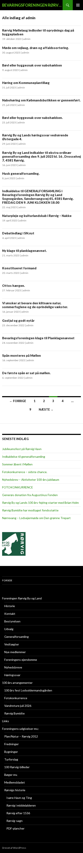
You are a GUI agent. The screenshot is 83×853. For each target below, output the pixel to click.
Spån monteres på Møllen (21, 355)
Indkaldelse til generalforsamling (23, 456)
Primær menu (78, 5)
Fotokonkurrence (15, 698)
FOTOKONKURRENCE (17, 487)
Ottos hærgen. (13, 285)
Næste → (46, 409)
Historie (9, 606)
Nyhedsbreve (13, 667)
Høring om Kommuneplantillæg (26, 83)
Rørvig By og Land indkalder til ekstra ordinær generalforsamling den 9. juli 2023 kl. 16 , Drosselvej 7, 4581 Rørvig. (41, 156)
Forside (7, 580)
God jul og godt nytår (18, 320)
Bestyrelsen (12, 621)
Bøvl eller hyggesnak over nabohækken (32, 65)
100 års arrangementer (17, 682)
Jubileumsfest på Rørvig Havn (22, 449)
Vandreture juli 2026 (17, 705)
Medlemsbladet (14, 782)
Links (5, 721)
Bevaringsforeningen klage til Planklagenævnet (38, 338)
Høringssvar (12, 675)
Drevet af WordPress (14, 847)
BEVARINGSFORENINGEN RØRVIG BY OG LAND (32, 5)
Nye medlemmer (15, 652)
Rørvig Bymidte (14, 713)
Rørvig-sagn (14, 821)
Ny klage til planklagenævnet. (24, 251)
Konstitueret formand (19, 268)
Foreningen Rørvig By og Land (22, 598)
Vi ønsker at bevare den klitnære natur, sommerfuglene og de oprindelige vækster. (35, 305)
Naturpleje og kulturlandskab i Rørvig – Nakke (37, 216)
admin (26, 38)
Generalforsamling (16, 636)
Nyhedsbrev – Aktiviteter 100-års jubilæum (30, 479)
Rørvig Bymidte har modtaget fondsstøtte (30, 510)
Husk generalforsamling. (21, 173)
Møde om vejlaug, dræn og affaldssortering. (35, 48)
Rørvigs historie (14, 790)
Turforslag (11, 759)
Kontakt (9, 613)
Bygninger (11, 751)
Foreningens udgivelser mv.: (20, 728)
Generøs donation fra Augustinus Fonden (30, 495)
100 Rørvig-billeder (17, 767)
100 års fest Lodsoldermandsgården (28, 690)
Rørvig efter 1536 (18, 813)
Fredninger (11, 744)
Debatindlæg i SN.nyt (18, 233)
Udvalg (8, 629)
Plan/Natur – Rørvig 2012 (21, 736)
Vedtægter (11, 644)
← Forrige (17, 401)
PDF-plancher (15, 828)
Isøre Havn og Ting (19, 798)
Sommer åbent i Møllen (17, 464)
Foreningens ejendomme (20, 659)
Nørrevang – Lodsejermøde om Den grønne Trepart (36, 518)
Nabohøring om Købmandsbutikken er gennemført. (41, 100)
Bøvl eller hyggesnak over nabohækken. (32, 118)
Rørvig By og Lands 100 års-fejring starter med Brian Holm (40, 502)
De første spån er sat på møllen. (26, 373)
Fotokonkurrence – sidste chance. (24, 472)
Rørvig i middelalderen (21, 805)
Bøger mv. (10, 775)
